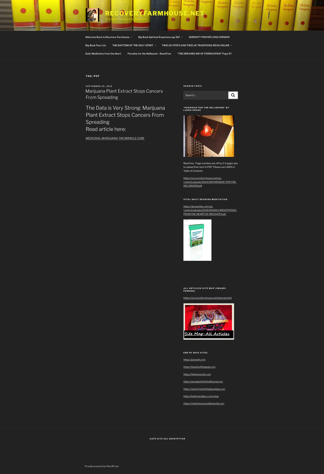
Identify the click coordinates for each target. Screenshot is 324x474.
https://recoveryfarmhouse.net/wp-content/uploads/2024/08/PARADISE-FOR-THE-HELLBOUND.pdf (210, 182)
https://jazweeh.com (194, 359)
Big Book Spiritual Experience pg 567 (159, 37)
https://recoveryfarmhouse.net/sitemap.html (207, 297)
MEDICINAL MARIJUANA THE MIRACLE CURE (115, 138)
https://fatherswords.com (197, 374)
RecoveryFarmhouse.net (155, 13)
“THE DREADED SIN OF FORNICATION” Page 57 (204, 53)
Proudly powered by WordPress (102, 466)
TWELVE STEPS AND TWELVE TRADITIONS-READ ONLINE (196, 45)
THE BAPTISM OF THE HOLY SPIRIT (132, 45)
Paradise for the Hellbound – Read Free (149, 53)
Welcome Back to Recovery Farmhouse (107, 37)
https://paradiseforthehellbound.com (203, 381)
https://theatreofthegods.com (199, 366)
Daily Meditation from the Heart (103, 53)
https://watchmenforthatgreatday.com (204, 388)
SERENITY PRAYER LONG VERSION (209, 37)
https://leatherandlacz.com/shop (201, 396)
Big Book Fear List (95, 45)
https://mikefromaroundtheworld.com (203, 403)
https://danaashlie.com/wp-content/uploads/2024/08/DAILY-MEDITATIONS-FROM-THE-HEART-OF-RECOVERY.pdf (210, 210)
